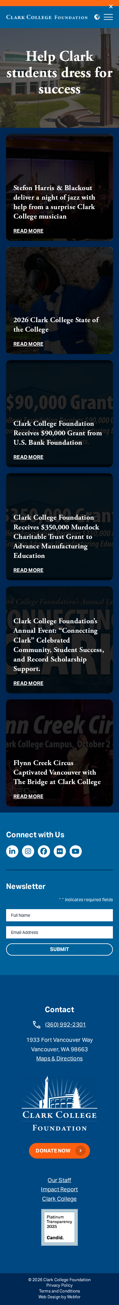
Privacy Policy (59, 1285)
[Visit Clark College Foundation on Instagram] (28, 851)
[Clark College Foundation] (47, 16)
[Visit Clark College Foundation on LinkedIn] (12, 851)
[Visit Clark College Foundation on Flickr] (60, 851)
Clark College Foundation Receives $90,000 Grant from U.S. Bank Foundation (57, 433)
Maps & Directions (59, 1058)
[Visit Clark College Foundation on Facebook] (44, 851)
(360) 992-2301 (65, 1024)
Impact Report (59, 1189)
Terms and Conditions (59, 1291)
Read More (28, 231)
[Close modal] (111, 7)
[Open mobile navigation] (108, 17)
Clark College (59, 1198)
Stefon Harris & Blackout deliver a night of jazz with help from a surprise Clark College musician (54, 202)
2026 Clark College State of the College (55, 324)
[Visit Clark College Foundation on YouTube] (76, 851)
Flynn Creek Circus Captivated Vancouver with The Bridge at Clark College (57, 772)
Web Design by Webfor (59, 1296)
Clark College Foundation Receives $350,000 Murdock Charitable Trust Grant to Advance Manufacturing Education (56, 536)
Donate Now (53, 1151)
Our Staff (59, 1180)
